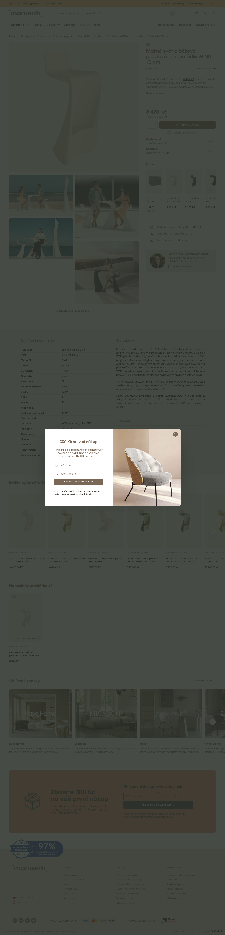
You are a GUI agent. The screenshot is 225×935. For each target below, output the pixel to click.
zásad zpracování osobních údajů (75, 494)
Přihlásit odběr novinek (76, 482)
